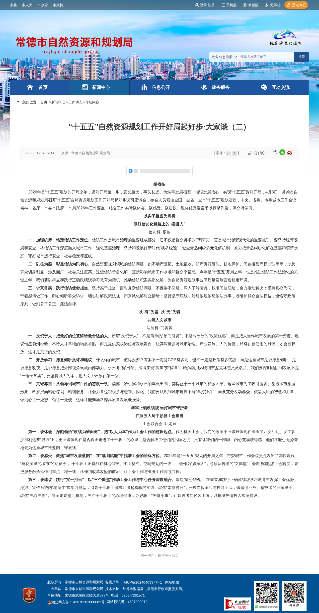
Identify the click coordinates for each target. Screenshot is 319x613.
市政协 (58, 5)
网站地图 (172, 582)
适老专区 (299, 5)
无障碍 (275, 5)
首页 (43, 87)
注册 (211, 5)
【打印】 (259, 153)
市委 (13, 5)
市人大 (27, 5)
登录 (203, 5)
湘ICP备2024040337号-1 (142, 582)
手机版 (231, 5)
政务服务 (221, 87)
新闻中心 (101, 87)
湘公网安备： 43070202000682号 (78, 602)
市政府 (42, 5)
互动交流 (281, 87)
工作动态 (75, 102)
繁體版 (253, 5)
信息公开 (161, 87)
